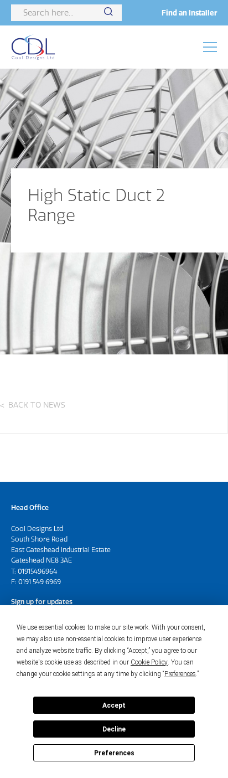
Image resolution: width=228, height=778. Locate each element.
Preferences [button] (180, 674)
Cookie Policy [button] (149, 662)
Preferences (114, 753)
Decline (114, 729)
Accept (114, 705)
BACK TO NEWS (36, 405)
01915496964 (37, 571)
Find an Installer (189, 12)
